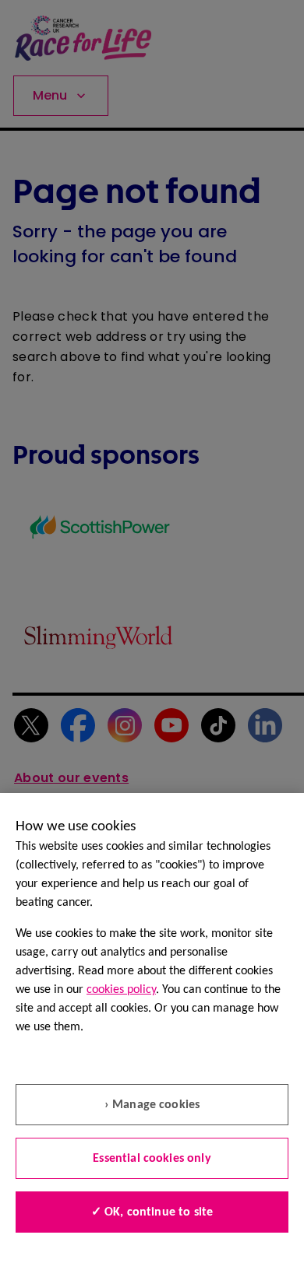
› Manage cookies (152, 1105)
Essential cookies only (152, 1158)
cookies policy (121, 990)
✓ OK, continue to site (152, 1212)
